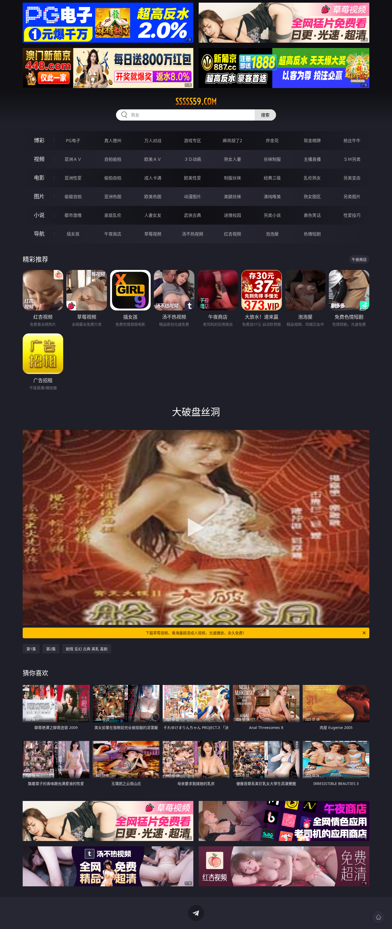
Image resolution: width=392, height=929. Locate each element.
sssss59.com (196, 101)
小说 (39, 215)
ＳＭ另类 (352, 159)
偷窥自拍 (73, 197)
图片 (39, 196)
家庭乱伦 (112, 215)
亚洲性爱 (73, 178)
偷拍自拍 (112, 178)
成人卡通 (152, 178)
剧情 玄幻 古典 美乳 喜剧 (86, 648)
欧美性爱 (192, 178)
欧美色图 (152, 197)
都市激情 (73, 215)
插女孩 (73, 234)
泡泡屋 (272, 234)
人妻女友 (152, 215)
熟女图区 (312, 197)
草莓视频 (152, 234)
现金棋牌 (312, 140)
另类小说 (272, 215)
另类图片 (352, 197)
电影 (39, 177)
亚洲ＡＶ (73, 159)
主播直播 (312, 159)
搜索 (265, 115)
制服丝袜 (232, 178)
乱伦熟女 (312, 178)
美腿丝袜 (232, 197)
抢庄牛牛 (352, 140)
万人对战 (152, 140)
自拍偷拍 (112, 159)
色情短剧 (312, 234)
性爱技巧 (352, 215)
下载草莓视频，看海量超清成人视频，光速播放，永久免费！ (196, 632)
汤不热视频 (192, 234)
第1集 (31, 648)
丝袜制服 (272, 159)
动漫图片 (192, 197)
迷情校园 (232, 215)
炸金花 (272, 140)
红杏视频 (232, 234)
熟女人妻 (232, 159)
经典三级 (272, 178)
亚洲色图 (112, 197)
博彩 (39, 140)
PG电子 (73, 140)
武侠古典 (192, 215)
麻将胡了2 (232, 140)
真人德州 (112, 140)
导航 (39, 233)
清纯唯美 (272, 197)
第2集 (51, 648)
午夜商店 (112, 234)
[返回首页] (378, 917)
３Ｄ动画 (192, 159)
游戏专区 (192, 140)
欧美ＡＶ (152, 159)
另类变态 (352, 178)
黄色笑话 (312, 215)
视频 (39, 159)
